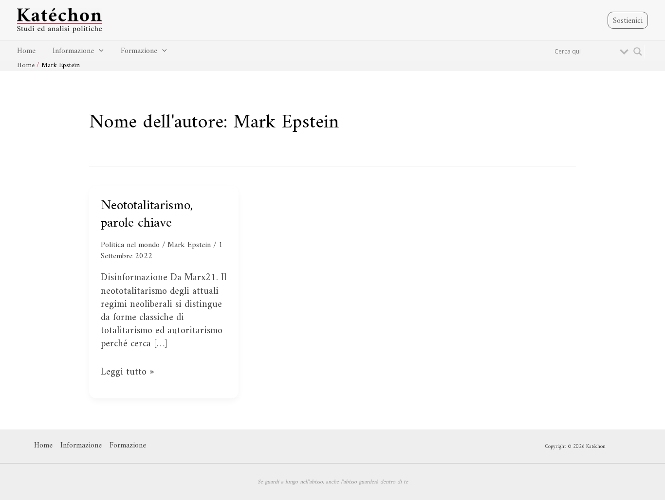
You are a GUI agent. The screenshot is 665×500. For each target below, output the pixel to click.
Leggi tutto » (127, 372)
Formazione (139, 51)
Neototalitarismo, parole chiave (147, 214)
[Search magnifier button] (638, 51)
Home (26, 51)
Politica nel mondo (130, 245)
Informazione (73, 51)
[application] (99, 51)
